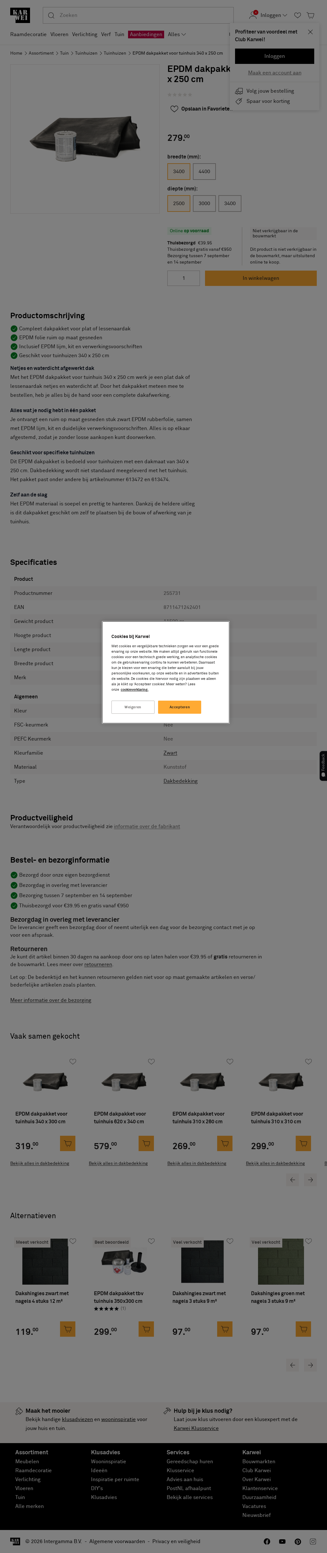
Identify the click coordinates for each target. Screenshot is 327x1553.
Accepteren (180, 707)
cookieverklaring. (134, 689)
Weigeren (133, 707)
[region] (166, 672)
